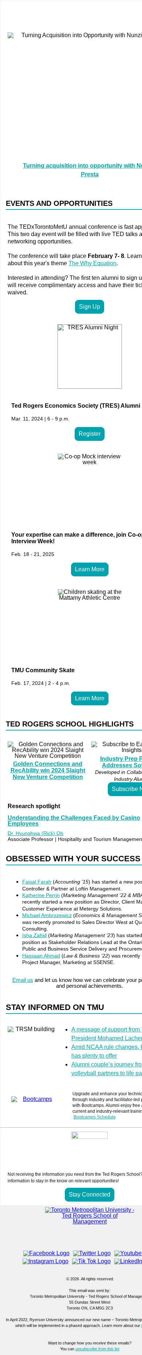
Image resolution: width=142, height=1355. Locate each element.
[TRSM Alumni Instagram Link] (45, 1261)
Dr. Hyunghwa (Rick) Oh (35, 833)
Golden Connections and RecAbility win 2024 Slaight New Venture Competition (48, 770)
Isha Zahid (34, 935)
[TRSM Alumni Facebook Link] (46, 1253)
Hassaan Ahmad (41, 956)
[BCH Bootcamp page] (34, 1096)
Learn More (89, 569)
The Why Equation (92, 263)
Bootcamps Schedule (95, 1117)
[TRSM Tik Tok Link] (91, 1261)
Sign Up (89, 306)
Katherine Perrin (41, 895)
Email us (22, 980)
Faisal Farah (36, 882)
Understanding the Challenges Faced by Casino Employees (74, 821)
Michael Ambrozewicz (47, 915)
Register (89, 434)
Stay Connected (89, 1194)
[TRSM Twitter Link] (92, 1253)
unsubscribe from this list (97, 1349)
